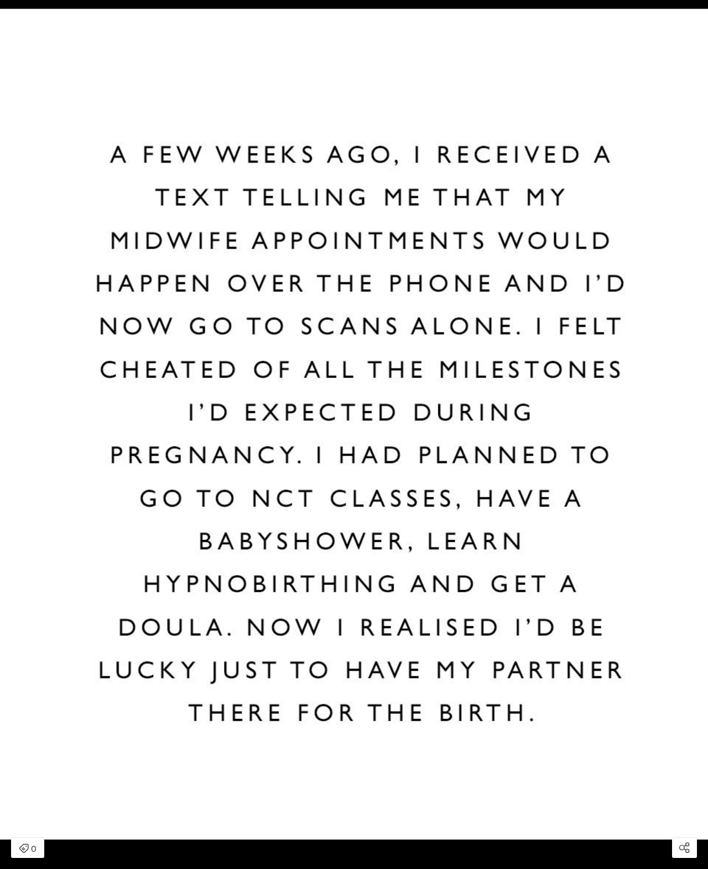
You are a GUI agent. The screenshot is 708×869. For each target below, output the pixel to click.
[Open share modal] (684, 848)
